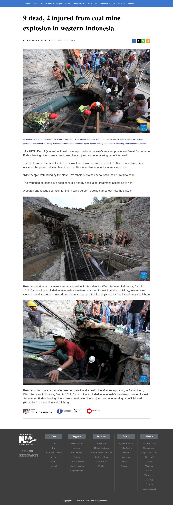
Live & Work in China (101, 452)
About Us (126, 461)
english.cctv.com (149, 452)
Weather (101, 465)
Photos (126, 452)
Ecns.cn (149, 484)
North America (77, 461)
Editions (131, 3)
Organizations (76, 470)
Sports (53, 461)
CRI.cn (149, 461)
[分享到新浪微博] (148, 41)
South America (77, 465)
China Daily (149, 456)
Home (27, 3)
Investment (101, 443)
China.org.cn (149, 447)
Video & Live (78, 3)
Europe (76, 447)
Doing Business (101, 447)
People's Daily (149, 443)
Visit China (101, 461)
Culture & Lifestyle (54, 3)
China (35, 3)
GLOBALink (92, 3)
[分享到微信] (143, 41)
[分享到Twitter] (139, 41)
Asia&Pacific (77, 443)
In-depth (53, 465)
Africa (77, 456)
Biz (42, 3)
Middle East (76, 452)
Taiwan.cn (149, 475)
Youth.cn (149, 465)
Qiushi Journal (149, 488)
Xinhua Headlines (108, 3)
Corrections (126, 456)
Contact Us (126, 465)
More (120, 3)
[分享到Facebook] (134, 41)
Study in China (101, 456)
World (67, 3)
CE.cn (149, 470)
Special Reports (126, 443)
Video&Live (126, 447)
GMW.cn (149, 479)
